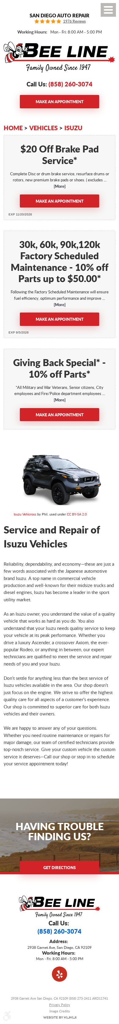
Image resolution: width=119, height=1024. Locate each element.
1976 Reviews (74, 21)
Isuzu (73, 128)
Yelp (59, 974)
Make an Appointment (60, 101)
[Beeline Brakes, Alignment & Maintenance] (59, 57)
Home (13, 128)
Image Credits (59, 1011)
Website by (60, 1017)
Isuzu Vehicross (25, 514)
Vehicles (43, 128)
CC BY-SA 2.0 (77, 514)
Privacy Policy (59, 1004)
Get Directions (59, 867)
